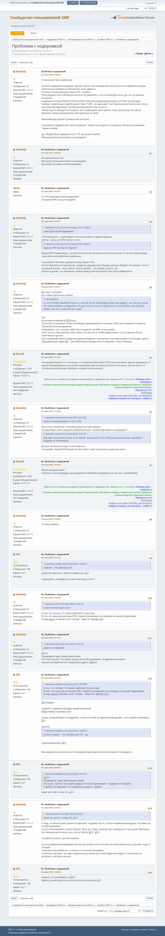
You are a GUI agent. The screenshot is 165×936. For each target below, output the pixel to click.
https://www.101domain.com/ (56, 711)
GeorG (20, 354)
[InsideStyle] (14, 379)
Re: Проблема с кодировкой (55, 149)
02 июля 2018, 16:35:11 (51, 287)
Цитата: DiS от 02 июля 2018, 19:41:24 (64, 604)
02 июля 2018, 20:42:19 (51, 678)
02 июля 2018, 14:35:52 (51, 153)
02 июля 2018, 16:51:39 (51, 357)
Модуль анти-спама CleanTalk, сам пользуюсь (130, 395)
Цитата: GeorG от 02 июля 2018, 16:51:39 (66, 417)
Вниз (13, 62)
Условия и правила (139, 929)
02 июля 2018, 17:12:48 (51, 411)
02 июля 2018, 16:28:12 (51, 221)
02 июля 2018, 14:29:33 (51, 75)
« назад (138, 53)
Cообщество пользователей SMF (39, 17)
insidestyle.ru (146, 382)
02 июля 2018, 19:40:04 (51, 519)
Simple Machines (30, 930)
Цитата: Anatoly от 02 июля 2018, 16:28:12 (66, 564)
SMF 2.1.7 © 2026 (15, 930)
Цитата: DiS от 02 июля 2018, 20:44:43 (64, 814)
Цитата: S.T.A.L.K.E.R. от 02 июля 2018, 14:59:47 (68, 227)
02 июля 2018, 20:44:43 (51, 767)
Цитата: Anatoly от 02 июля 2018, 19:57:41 (66, 774)
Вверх (14, 898)
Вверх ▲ (153, 929)
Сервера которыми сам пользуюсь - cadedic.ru (130, 398)
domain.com (97, 619)
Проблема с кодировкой (53, 71)
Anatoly (21, 71)
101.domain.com (101, 268)
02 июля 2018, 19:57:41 (51, 637)
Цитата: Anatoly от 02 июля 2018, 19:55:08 (66, 684)
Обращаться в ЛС (143, 390)
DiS (18, 554)
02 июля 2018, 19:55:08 (51, 597)
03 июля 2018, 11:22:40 (51, 872)
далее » (148, 53)
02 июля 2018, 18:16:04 (51, 464)
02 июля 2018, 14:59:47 (51, 191)
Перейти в (102, 911)
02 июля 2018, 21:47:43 (51, 807)
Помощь (125, 929)
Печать (150, 62)
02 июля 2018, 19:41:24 (51, 557)
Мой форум (146, 392)
